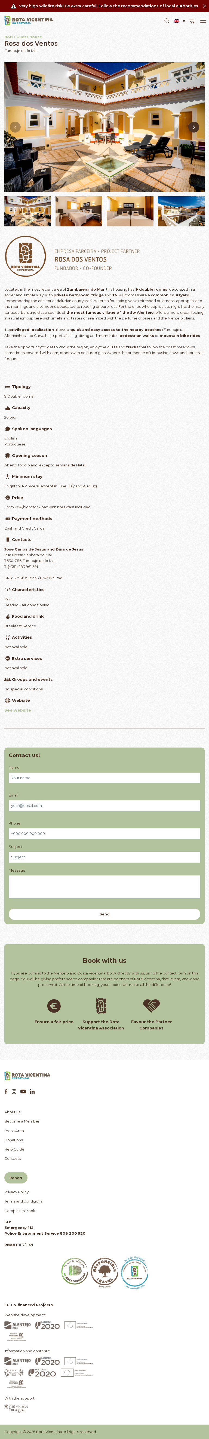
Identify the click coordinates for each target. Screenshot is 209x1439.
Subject (16, 846)
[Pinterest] (23, 1091)
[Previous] (15, 127)
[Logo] (28, 21)
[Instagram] (14, 1091)
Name (14, 767)
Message (17, 870)
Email (13, 795)
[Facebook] (6, 1091)
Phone (14, 823)
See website (17, 710)
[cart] (192, 21)
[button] (167, 21)
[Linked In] (32, 1091)
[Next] (193, 127)
